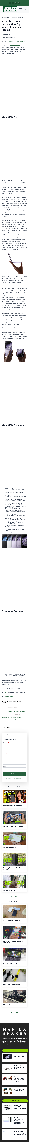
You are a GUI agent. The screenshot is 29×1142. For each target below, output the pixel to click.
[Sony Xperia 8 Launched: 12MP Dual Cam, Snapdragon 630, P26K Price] (7, 1121)
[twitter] (13, 3)
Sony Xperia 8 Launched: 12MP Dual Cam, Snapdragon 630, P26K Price (19, 1120)
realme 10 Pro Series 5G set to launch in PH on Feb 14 (20, 1108)
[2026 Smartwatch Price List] (14, 975)
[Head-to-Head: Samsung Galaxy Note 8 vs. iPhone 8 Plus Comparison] (7, 1134)
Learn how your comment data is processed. (14, 777)
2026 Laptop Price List (10, 963)
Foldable (6, 701)
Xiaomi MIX (18, 701)
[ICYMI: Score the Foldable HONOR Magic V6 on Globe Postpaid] (7, 1080)
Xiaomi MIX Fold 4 (15, 45)
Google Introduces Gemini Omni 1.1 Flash (19, 1090)
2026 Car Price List (9, 1005)
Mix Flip (10, 701)
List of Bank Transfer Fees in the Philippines (13, 941)
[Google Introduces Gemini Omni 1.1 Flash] (7, 1091)
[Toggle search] (25, 9)
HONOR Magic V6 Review (11, 847)
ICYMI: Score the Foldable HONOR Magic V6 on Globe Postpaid (19, 1079)
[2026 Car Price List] (14, 996)
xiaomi (14, 701)
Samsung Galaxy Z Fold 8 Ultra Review (12, 868)
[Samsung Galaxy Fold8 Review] (14, 796)
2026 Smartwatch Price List (11, 984)
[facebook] (10, 3)
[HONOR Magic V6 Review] (14, 838)
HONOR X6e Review (9, 890)
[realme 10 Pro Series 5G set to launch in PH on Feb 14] (7, 1108)
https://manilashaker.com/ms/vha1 (17, 41)
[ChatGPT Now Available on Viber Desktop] (7, 1068)
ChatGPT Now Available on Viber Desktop (19, 1067)
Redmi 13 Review (9, 696)
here (6, 692)
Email (5, 760)
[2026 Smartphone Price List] (14, 911)
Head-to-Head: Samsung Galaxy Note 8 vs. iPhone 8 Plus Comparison (20, 1134)
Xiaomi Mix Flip (5, 702)
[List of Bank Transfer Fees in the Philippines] (14, 932)
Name (5, 753)
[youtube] (19, 3)
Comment (6, 742)
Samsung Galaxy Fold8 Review (12, 805)
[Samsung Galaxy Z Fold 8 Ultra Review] (14, 859)
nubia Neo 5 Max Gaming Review (13, 826)
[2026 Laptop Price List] (14, 954)
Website (5, 766)
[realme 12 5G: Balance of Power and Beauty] (7, 1057)
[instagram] (16, 3)
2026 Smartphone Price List (11, 920)
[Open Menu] (20, 9)
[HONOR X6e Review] (14, 881)
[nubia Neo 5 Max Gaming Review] (14, 817)
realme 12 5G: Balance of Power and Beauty (19, 1056)
